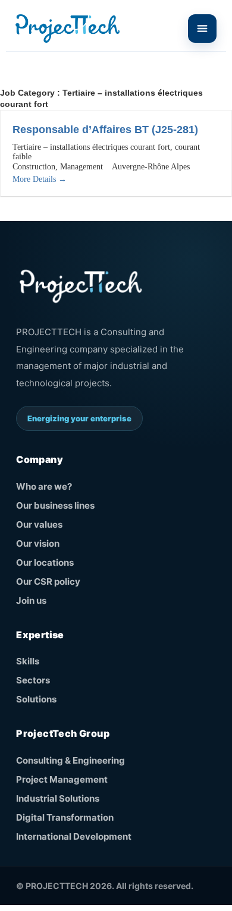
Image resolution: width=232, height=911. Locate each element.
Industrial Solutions (57, 798)
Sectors (33, 680)
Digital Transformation (65, 817)
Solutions (36, 699)
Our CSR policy (48, 581)
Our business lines (55, 505)
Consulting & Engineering (70, 760)
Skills (27, 661)
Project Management (62, 779)
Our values (39, 524)
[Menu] (202, 28)
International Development (73, 836)
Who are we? (44, 486)
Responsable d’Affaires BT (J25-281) (105, 129)
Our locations (45, 562)
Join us (31, 600)
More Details (35, 179)
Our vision (37, 543)
